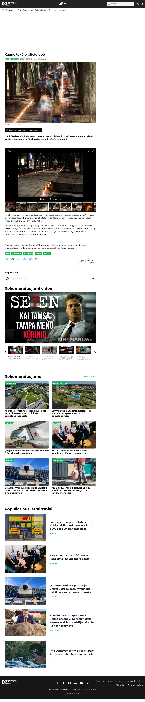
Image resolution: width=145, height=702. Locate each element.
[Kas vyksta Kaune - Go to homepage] (11, 682)
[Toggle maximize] (93, 150)
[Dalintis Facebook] (13, 259)
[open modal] (142, 4)
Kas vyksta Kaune (39, 59)
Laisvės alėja (16, 253)
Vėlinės (38, 253)
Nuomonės (11, 383)
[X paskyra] (57, 683)
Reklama (52, 10)
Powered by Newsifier (72, 693)
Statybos (54, 630)
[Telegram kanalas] (87, 683)
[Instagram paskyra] (69, 683)
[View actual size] (88, 150)
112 (51, 658)
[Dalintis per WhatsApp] (7, 259)
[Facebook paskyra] (63, 683)
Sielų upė (47, 253)
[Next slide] (91, 176)
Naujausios (10, 10)
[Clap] (82, 261)
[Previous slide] (9, 176)
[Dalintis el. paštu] (36, 259)
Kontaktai (63, 10)
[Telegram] (24, 259)
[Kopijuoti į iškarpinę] (30, 259)
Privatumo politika (135, 685)
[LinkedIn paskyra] (75, 683)
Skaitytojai (58, 460)
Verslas (9, 460)
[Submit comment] (92, 278)
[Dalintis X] (18, 259)
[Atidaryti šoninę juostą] (3, 10)
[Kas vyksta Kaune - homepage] (11, 4)
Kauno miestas (12, 59)
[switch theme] (137, 3)
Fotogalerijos (40, 10)
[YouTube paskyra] (81, 683)
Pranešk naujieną (25, 10)
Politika (10, 423)
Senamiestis (28, 253)
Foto (7, 253)
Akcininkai (120, 685)
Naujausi (121, 681)
